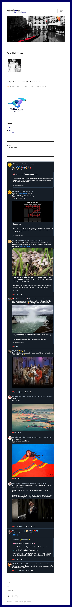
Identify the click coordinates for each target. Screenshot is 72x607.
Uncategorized (34, 86)
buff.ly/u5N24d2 (24, 246)
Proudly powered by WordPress (22, 602)
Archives (10, 145)
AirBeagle (12, 86)
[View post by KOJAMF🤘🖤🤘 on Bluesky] (30, 371)
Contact (11, 133)
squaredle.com (22, 194)
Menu (61, 11)
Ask (10, 130)
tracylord (10, 77)
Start (10, 128)
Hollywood (43, 86)
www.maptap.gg (17, 166)
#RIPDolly (15, 535)
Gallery (26, 86)
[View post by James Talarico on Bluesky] (30, 505)
